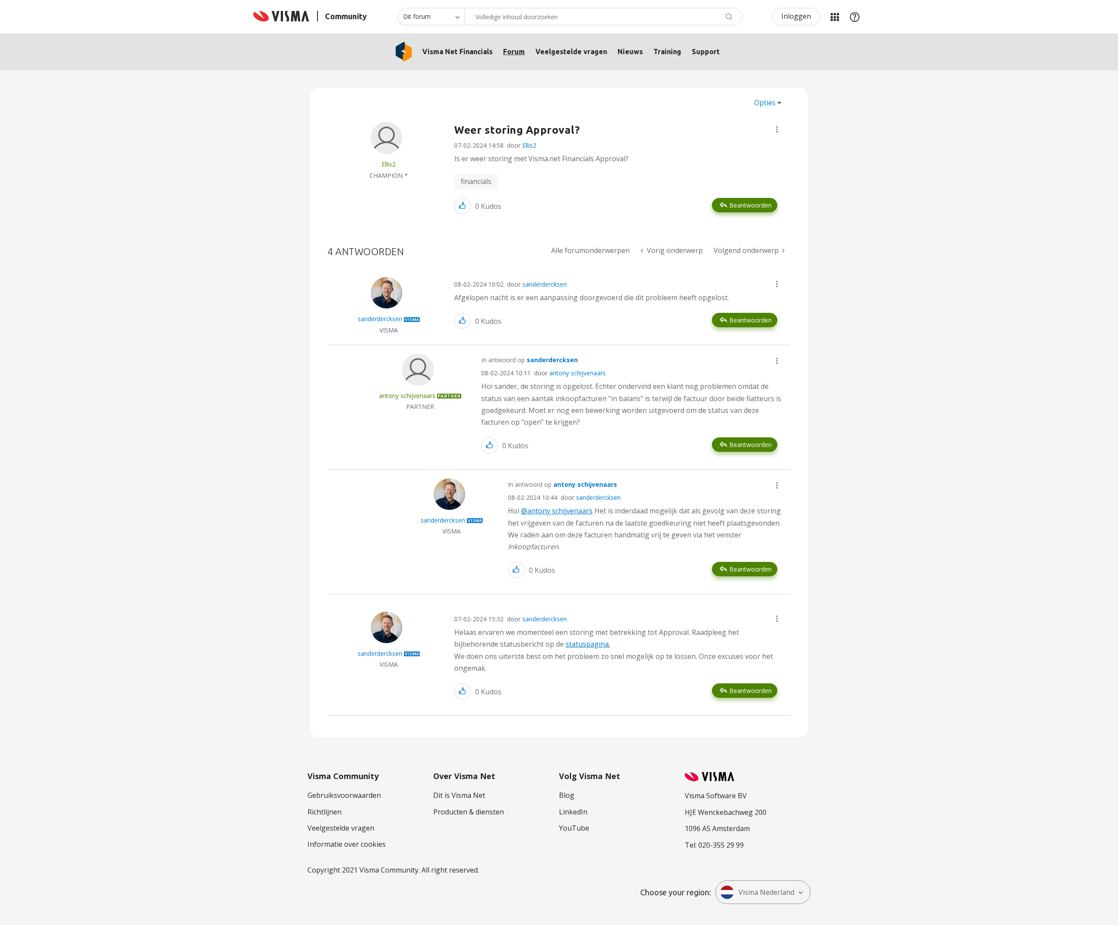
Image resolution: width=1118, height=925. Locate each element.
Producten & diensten (468, 812)
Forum (514, 51)
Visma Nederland (766, 892)
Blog (566, 795)
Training (667, 51)
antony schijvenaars (577, 373)
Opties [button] (765, 102)
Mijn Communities (835, 17)
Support (706, 51)
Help (855, 17)
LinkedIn (573, 812)
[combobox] (603, 16)
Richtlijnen (324, 812)
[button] (777, 129)
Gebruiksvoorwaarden (344, 795)
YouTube (574, 828)
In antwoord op (529, 360)
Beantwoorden (750, 205)
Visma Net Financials (457, 51)
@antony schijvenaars (557, 511)
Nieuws (630, 51)
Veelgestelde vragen (571, 51)
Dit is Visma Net (459, 795)
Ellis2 (529, 145)
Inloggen (796, 16)
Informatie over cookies (346, 844)
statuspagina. (588, 644)
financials (476, 181)
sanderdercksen (544, 284)
